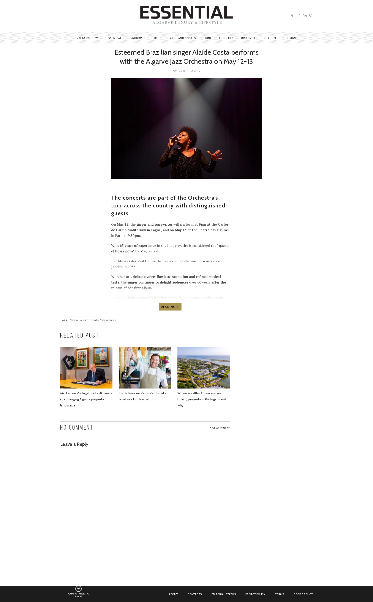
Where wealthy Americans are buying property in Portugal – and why (201, 399)
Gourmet (139, 38)
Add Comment (219, 428)
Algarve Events (89, 320)
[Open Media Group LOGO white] (78, 594)
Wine (208, 38)
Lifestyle (271, 38)
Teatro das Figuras (214, 230)
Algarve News (89, 38)
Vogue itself (150, 251)
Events (195, 70)
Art (156, 38)
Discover (248, 38)
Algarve (74, 320)
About (173, 594)
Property (226, 38)
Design (291, 38)
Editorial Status (224, 594)
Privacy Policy (255, 594)
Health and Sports (181, 38)
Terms (279, 594)
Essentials (115, 38)
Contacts (195, 594)
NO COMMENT (77, 428)
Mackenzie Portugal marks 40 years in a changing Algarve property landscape (86, 399)
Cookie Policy (303, 594)
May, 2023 (179, 70)
